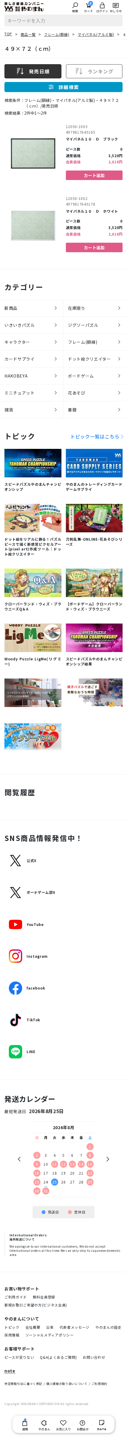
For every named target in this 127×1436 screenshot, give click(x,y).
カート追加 (94, 175)
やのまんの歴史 (108, 1327)
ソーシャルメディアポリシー (49, 1334)
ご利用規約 (99, 1383)
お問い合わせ (94, 1357)
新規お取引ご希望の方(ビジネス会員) (35, 1304)
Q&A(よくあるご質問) (58, 1357)
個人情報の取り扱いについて (66, 1383)
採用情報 (11, 1334)
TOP (8, 33)
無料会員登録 (44, 1296)
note (9, 1370)
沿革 (49, 1327)
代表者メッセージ (74, 1327)
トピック (11, 1327)
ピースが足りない (19, 1357)
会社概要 (32, 1327)
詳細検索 (68, 87)
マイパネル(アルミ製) (96, 34)
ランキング (101, 71)
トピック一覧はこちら (95, 436)
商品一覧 (28, 34)
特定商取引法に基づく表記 (23, 1383)
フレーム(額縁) (56, 34)
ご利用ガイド (15, 1296)
